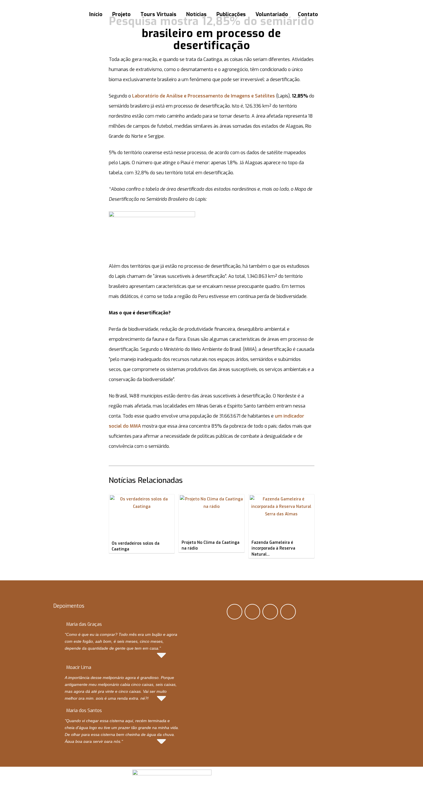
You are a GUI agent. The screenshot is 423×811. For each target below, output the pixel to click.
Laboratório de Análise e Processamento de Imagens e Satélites (203, 96)
